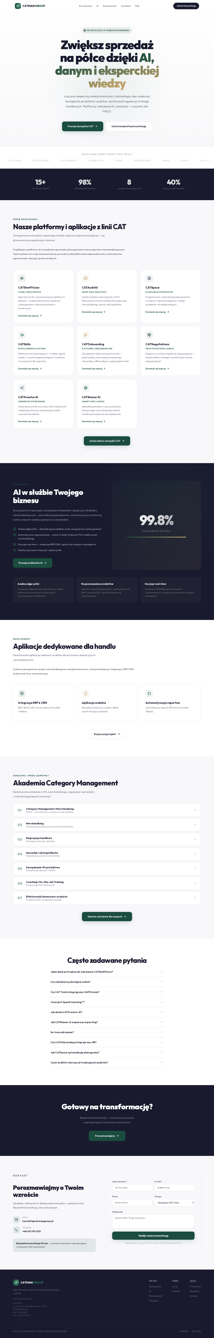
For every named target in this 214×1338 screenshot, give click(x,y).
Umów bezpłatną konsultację (129, 126)
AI (98, 6)
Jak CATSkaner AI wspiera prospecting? (107, 1022)
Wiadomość (117, 1212)
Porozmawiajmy (107, 1136)
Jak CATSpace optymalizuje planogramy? (107, 1052)
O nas (175, 1286)
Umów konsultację (186, 5)
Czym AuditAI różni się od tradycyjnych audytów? (107, 1062)
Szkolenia (126, 6)
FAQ (137, 6)
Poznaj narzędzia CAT (83, 126)
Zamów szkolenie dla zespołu (107, 916)
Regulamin (195, 1291)
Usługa (158, 1196)
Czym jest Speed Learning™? (107, 1002)
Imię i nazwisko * (119, 1181)
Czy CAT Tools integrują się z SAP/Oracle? (107, 992)
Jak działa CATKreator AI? (107, 1012)
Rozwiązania (85, 6)
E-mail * (158, 1181)
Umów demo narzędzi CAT (107, 441)
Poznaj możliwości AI (33, 563)
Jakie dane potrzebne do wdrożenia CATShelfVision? (107, 972)
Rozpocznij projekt (107, 734)
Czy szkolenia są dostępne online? (107, 982)
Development (110, 6)
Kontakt (176, 1291)
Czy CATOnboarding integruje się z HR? (107, 1042)
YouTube (196, 1331)
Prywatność (195, 1286)
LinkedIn (184, 1331)
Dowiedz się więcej (30, 315)
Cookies (193, 1296)
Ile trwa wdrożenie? (107, 1032)
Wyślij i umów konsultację (153, 1235)
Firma (114, 1196)
